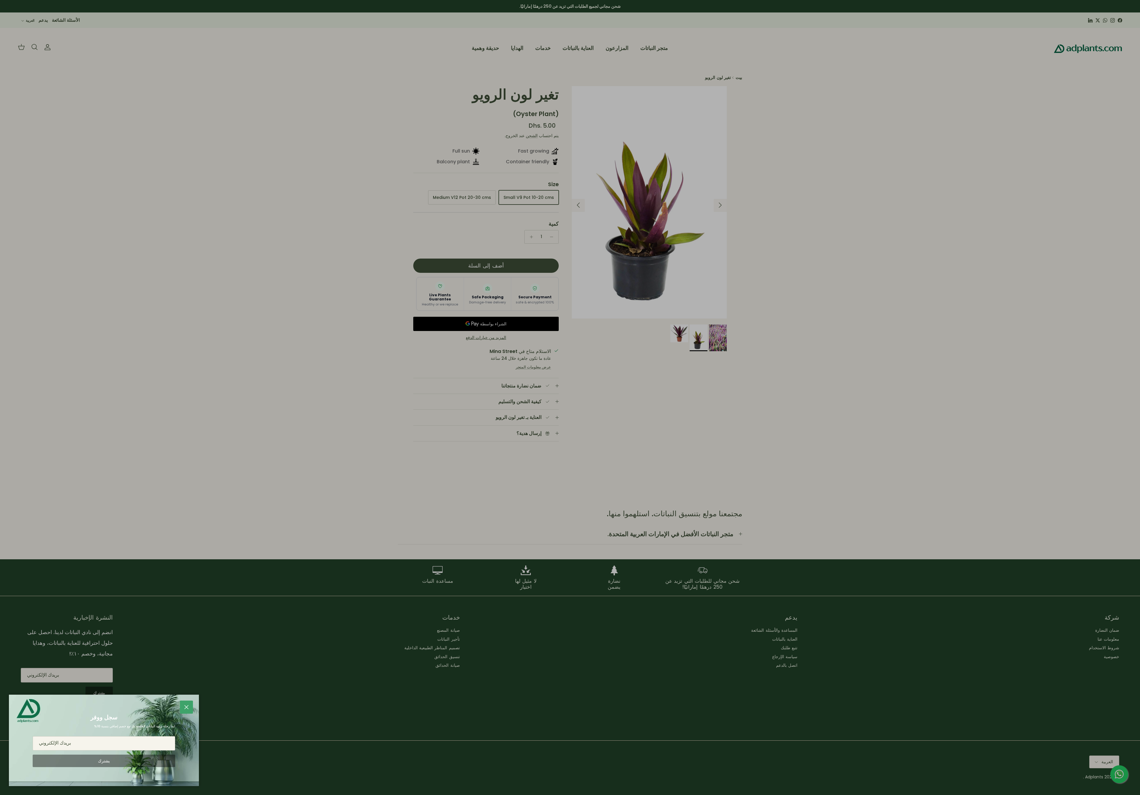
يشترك (104, 761)
